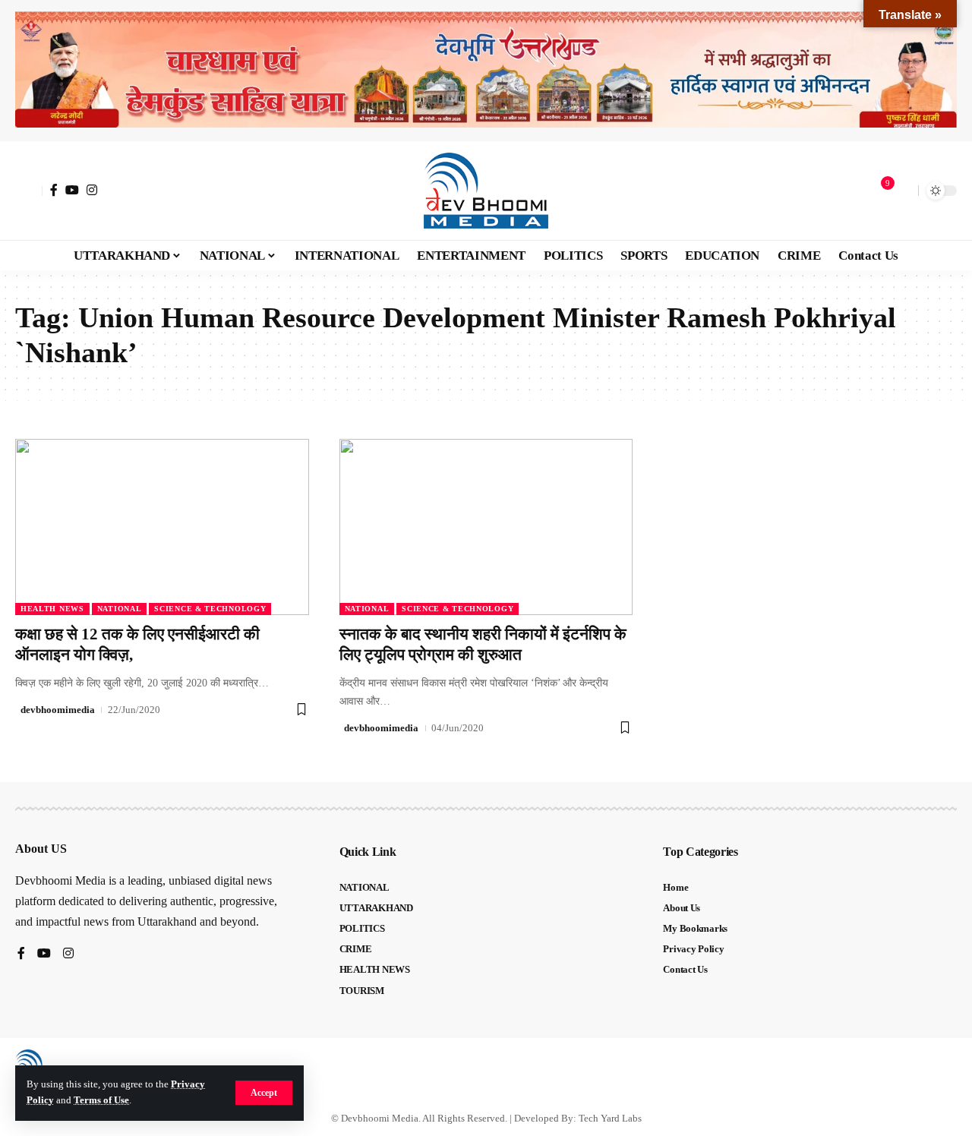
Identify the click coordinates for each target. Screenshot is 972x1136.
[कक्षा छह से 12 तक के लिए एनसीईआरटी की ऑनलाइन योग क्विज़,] (162, 527)
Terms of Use (101, 1100)
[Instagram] (92, 190)
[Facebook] (54, 190)
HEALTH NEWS (52, 608)
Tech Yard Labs (610, 1118)
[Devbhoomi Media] (486, 191)
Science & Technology (210, 608)
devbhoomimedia (58, 709)
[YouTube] (72, 190)
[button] (263, 1093)
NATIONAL (119, 608)
